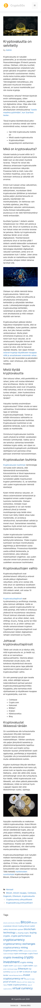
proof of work (9, 982)
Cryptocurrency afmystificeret (19, 899)
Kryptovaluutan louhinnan (14, 465)
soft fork (24, 982)
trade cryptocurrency (17, 985)
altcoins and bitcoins (9, 923)
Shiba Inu (19, 982)
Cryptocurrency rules (13, 950)
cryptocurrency (14, 940)
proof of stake (30, 979)
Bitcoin (9, 893)
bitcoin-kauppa (19, 893)
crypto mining (26, 962)
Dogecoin (7, 896)
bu (16, 933)
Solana (30, 982)
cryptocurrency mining (15, 947)
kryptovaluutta (28, 896)
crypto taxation (17, 966)
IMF (18, 972)
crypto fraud (33, 953)
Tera (33, 982)
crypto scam (8, 966)
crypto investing (13, 957)
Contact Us (14, 1005)
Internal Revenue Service (16, 975)
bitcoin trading (18, 926)
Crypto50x (17, 5)
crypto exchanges (20, 953)
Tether (5, 985)
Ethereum (17, 896)
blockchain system (16, 929)
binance (17, 923)
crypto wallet (28, 966)
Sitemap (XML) (26, 1005)
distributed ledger (12, 969)
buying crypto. (23, 933)
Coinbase (32, 893)
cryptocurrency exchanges (19, 943)
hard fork (13, 972)
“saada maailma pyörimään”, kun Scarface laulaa (20, 112)
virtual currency (22, 988)
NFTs (23, 979)
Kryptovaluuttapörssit (12, 599)
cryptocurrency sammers (30, 951)
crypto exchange (8, 953)
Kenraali (9, 889)
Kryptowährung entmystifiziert (19, 903)
